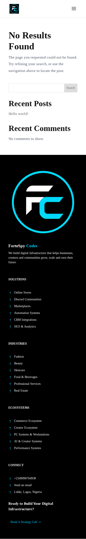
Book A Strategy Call (24, 522)
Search (71, 88)
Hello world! (18, 114)
